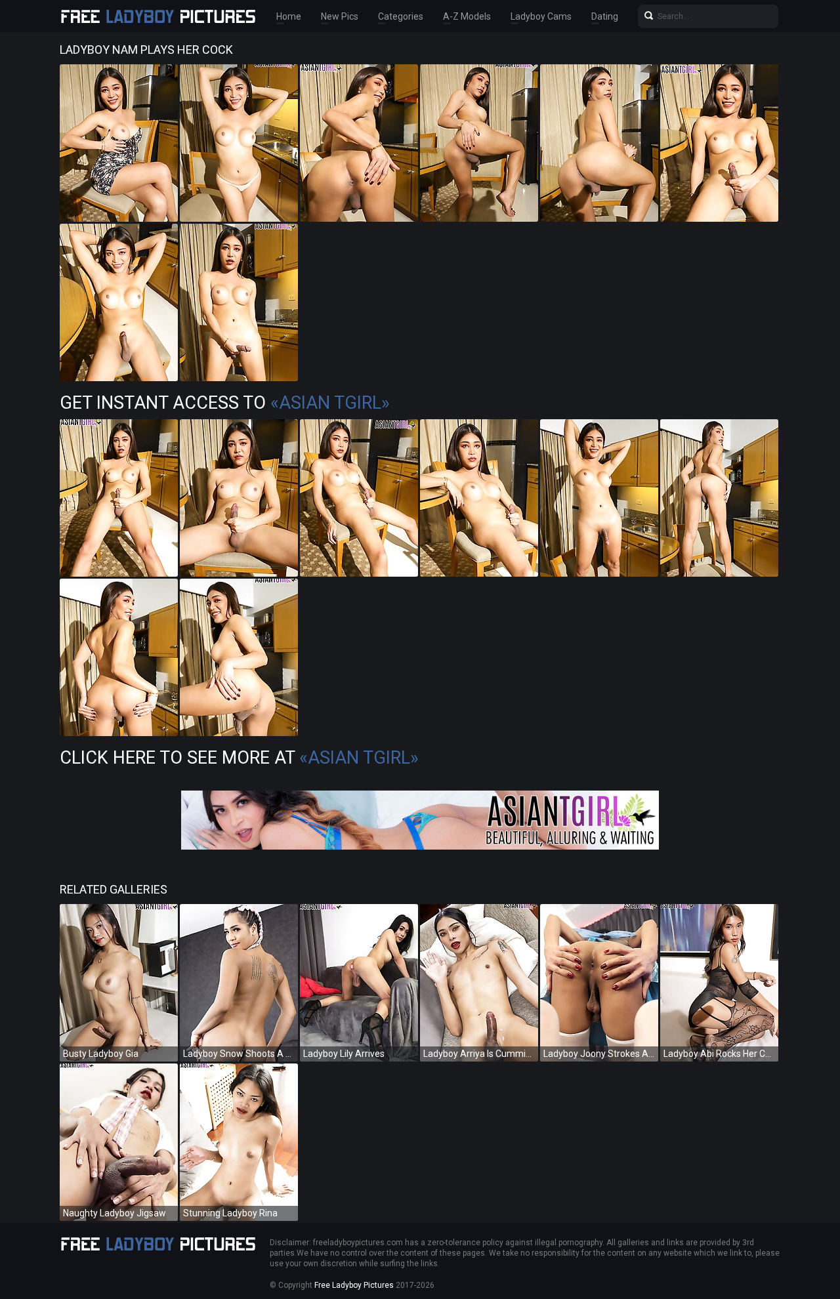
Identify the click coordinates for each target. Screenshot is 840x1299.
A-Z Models (467, 16)
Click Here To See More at (239, 757)
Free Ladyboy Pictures (354, 1285)
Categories (400, 16)
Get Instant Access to (225, 402)
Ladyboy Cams (541, 16)
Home (288, 16)
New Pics (339, 16)
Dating (604, 16)
